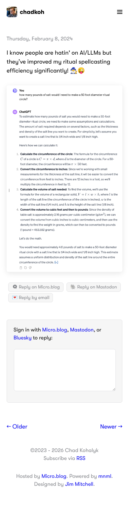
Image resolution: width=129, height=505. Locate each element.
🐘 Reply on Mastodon (93, 287)
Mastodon (82, 330)
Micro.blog (54, 330)
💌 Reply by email (30, 297)
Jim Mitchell (79, 484)
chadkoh (32, 12)
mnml (104, 476)
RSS (80, 458)
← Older (17, 427)
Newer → (111, 427)
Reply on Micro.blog (39, 287)
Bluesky (22, 338)
